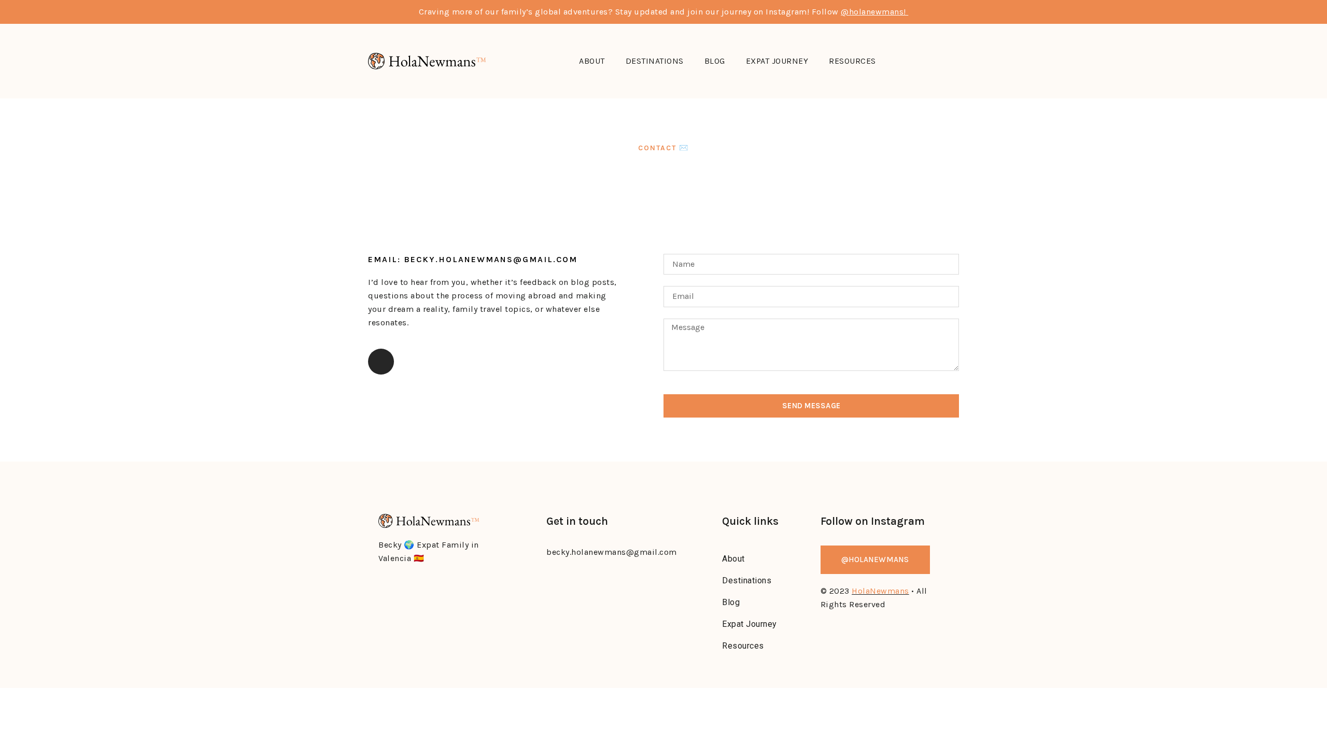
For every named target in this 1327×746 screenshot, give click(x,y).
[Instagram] (381, 362)
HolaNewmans (880, 591)
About (592, 61)
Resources (852, 61)
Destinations (655, 61)
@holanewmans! (874, 12)
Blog (714, 61)
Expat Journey (777, 61)
